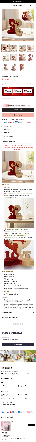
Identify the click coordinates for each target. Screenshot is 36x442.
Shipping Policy (24, 395)
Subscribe (31, 425)
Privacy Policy (7, 395)
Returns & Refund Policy (10, 399)
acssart (23, 438)
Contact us (23, 382)
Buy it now (18, 115)
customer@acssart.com (18, 1)
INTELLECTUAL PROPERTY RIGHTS (9, 403)
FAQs (4, 386)
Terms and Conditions (26, 399)
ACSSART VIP (6, 119)
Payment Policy (24, 386)
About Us (5, 382)
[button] (18, 344)
